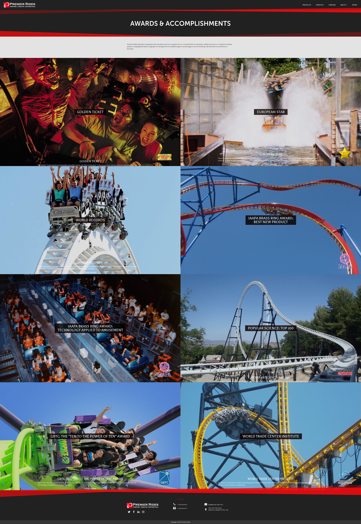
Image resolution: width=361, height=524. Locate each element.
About (343, 5)
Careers (332, 5)
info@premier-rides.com (215, 505)
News (354, 5)
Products (307, 5)
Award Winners (271, 164)
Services (320, 5)
